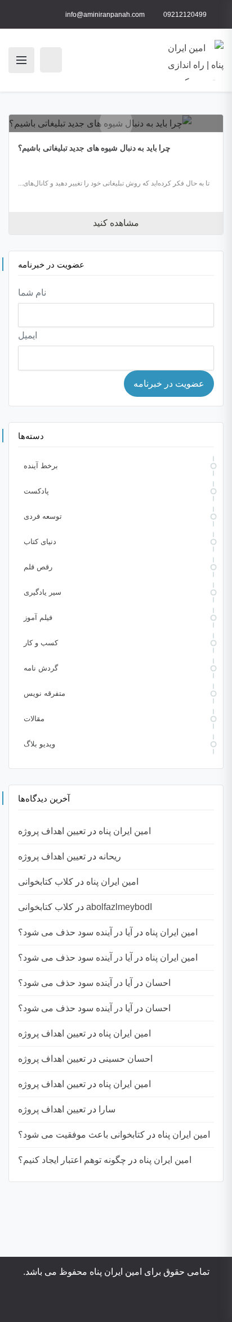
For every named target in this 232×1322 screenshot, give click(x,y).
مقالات (34, 718)
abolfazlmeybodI (119, 907)
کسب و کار (41, 643)
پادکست (36, 491)
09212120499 (185, 15)
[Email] (78, 1304)
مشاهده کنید (116, 223)
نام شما (32, 292)
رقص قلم (38, 567)
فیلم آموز (38, 617)
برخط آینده (41, 465)
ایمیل (27, 335)
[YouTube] (147, 1304)
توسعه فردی (43, 516)
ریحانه (110, 856)
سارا (107, 1109)
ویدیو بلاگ (39, 744)
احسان (158, 983)
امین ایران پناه (125, 831)
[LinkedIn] (115, 1304)
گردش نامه (41, 668)
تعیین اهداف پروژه (52, 831)
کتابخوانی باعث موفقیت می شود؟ (81, 1134)
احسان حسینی (126, 1058)
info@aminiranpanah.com (105, 15)
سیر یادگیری (42, 592)
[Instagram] (162, 1304)
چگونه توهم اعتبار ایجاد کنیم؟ (72, 1160)
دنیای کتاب (40, 541)
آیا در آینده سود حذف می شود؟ (75, 932)
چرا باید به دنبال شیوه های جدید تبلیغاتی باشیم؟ (94, 147)
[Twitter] (131, 1304)
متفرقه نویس (44, 693)
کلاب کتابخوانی (45, 881)
